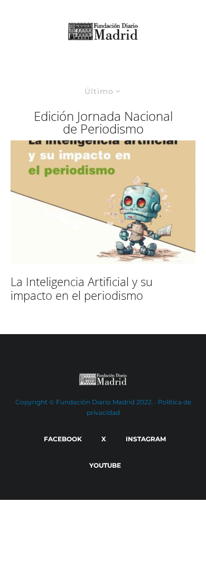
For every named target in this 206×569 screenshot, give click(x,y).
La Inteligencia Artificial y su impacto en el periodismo (82, 288)
